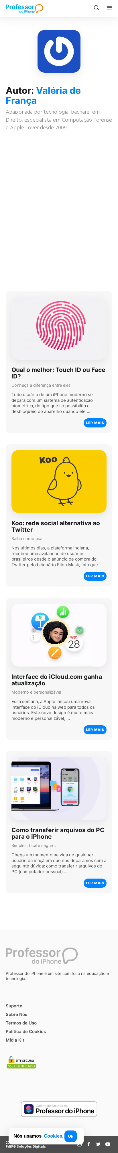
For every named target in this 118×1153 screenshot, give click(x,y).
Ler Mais (95, 423)
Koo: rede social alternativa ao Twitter (55, 526)
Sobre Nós (16, 1014)
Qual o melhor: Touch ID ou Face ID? (58, 373)
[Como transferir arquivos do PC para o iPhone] (59, 788)
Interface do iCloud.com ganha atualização (56, 680)
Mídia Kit (15, 1040)
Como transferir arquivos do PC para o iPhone (58, 833)
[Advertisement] (59, 212)
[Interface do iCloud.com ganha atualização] (59, 635)
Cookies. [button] (54, 1135)
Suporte (14, 1006)
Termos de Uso (21, 1023)
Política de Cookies (26, 1031)
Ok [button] (70, 1136)
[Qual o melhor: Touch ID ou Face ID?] (59, 328)
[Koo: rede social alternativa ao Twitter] (59, 481)
